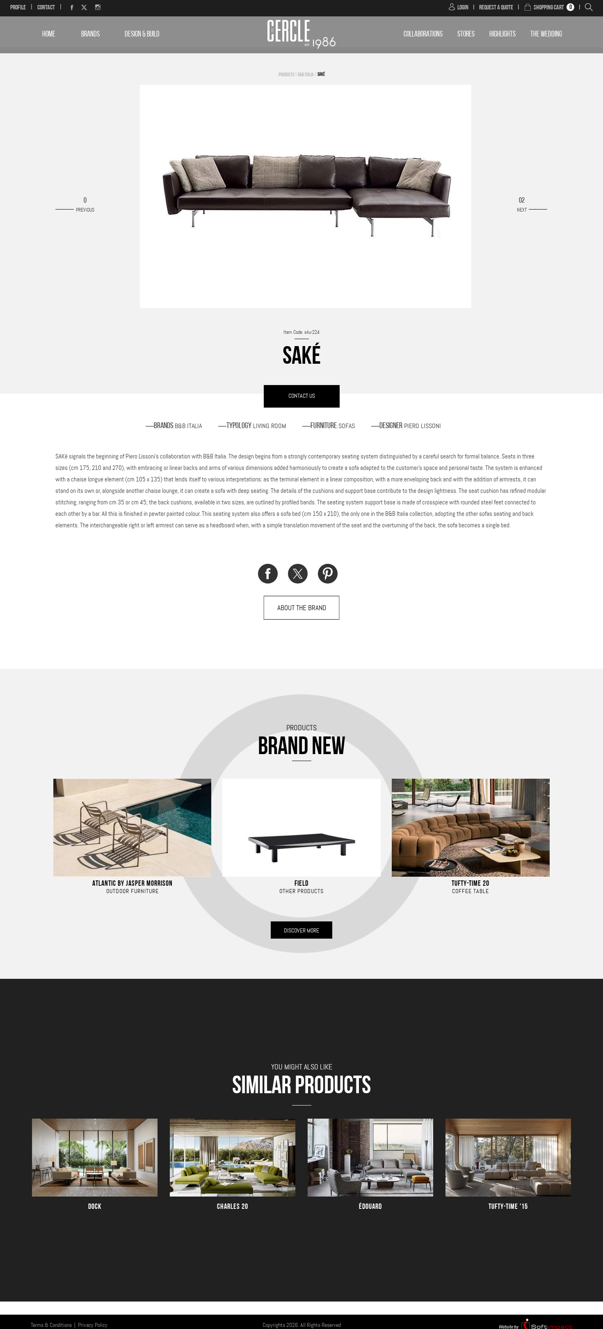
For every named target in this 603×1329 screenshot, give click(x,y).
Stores (466, 35)
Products (286, 75)
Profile (18, 8)
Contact (46, 8)
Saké (321, 74)
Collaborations (423, 35)
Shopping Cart (549, 8)
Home (48, 35)
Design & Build (142, 35)
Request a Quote (496, 8)
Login (462, 8)
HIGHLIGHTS (502, 35)
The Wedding (546, 35)
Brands (90, 35)
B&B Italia (306, 75)
